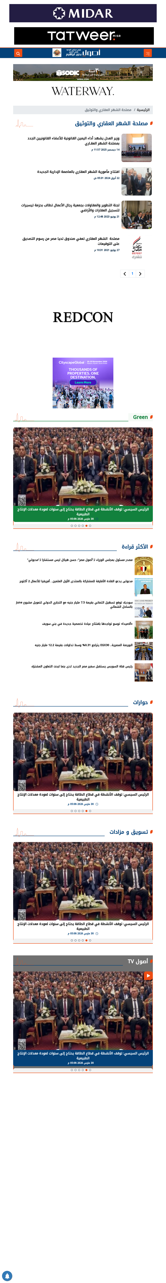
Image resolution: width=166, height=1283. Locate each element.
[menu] (148, 53)
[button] (90, 526)
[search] (18, 53)
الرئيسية (143, 110)
